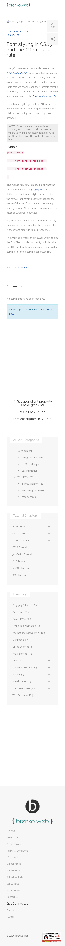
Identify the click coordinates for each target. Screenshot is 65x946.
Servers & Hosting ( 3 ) (24, 667)
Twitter (10, 916)
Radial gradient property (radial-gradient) (34, 403)
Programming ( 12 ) (23, 653)
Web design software (33, 490)
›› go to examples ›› (17, 267)
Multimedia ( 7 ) (20, 639)
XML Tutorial (19, 575)
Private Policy (14, 844)
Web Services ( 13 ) (22, 695)
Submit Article (14, 863)
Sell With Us (13, 883)
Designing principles (32, 457)
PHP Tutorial (19, 561)
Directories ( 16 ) (21, 612)
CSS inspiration (30, 470)
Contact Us (13, 896)
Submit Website (15, 877)
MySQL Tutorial (20, 568)
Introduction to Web (32, 483)
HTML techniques (31, 464)
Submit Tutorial (15, 870)
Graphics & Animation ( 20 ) (27, 625)
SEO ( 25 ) (17, 660)
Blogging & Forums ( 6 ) (25, 605)
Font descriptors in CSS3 (31, 419)
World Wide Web (26, 477)
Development (25, 450)
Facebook (12, 910)
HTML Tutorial (20, 526)
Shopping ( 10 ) (20, 674)
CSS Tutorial (19, 533)
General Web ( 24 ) (22, 618)
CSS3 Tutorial (19, 547)
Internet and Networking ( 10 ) (28, 632)
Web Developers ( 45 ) (24, 688)
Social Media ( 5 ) (21, 681)
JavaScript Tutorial (22, 554)
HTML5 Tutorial (21, 540)
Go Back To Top (34, 412)
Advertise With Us (16, 890)
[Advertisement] (32, 354)
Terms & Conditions (17, 850)
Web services (29, 496)
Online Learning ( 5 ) (23, 646)
